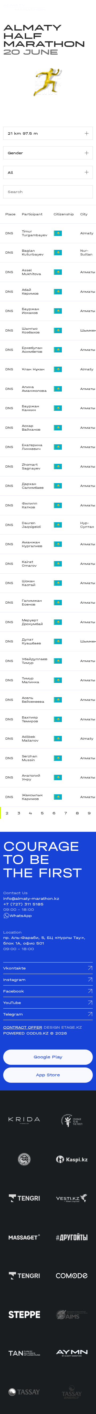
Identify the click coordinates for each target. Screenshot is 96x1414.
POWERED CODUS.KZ (26, 1033)
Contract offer (22, 1027)
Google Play (48, 1057)
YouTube (12, 1003)
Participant (32, 214)
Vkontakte (14, 968)
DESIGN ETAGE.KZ (63, 1027)
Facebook (13, 991)
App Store (48, 1075)
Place (10, 214)
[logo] (24, 7)
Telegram (13, 1014)
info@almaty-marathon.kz (31, 898)
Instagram (14, 979)
